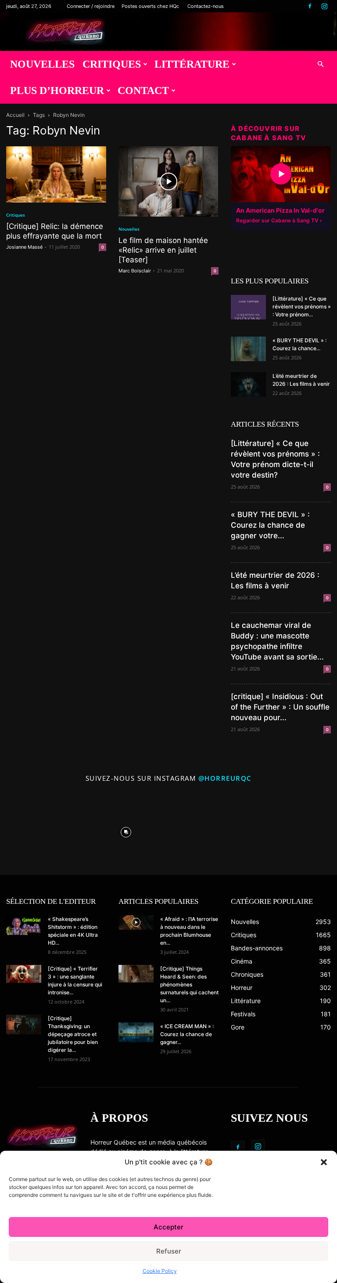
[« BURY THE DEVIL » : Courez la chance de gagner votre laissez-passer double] (248, 349)
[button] (323, 1162)
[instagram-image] (40, 829)
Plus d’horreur (57, 90)
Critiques (111, 64)
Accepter (168, 1227)
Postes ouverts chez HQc (150, 6)
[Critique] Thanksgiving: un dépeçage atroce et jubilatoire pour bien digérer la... (73, 1034)
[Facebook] (309, 6)
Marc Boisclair (134, 271)
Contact (143, 90)
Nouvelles (42, 64)
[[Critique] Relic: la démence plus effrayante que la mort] (56, 174)
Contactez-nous (205, 6)
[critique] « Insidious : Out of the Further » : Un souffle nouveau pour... (280, 707)
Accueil (15, 115)
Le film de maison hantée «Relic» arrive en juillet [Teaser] (163, 250)
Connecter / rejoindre (91, 6)
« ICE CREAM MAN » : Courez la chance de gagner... (187, 1034)
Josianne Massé (24, 247)
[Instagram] (324, 6)
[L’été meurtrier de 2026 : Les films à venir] (248, 384)
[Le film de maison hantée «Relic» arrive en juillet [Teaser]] (168, 181)
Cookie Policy (160, 1271)
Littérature (191, 64)
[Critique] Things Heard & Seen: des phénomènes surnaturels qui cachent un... (189, 984)
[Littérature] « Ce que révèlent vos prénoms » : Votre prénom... (301, 306)
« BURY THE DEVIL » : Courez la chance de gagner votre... (270, 525)
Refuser (168, 1251)
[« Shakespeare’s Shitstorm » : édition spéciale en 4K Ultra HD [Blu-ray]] (23, 925)
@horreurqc (225, 778)
